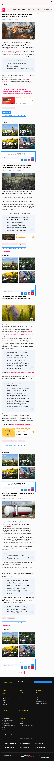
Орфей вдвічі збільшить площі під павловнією (15, 89)
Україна (8, 9)
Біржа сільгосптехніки (41, 701)
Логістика (4, 706)
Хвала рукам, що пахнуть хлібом (9, 734)
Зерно (34, 9)
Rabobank (17, 194)
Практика (4, 700)
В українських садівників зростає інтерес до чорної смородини (18, 93)
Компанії (21, 694)
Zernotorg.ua (27, 332)
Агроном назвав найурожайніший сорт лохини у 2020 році (17, 91)
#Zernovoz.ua (21, 440)
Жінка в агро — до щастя (7, 731)
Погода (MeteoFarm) (40, 692)
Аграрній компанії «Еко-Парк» (15, 51)
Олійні (39, 9)
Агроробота (39, 699)
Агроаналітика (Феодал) (41, 697)
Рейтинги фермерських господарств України (7, 718)
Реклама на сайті (23, 715)
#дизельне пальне (11, 618)
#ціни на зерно (22, 244)
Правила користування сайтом (26, 725)
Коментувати (6, 112)
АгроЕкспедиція (5, 723)
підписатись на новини (43, 681)
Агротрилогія (5, 715)
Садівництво (16, 9)
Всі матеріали (6, 117)
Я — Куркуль (5, 729)
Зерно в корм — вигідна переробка (7, 721)
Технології (4, 702)
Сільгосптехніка (48, 9)
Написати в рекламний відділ (25, 712)
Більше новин (18, 672)
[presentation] (2, 10)
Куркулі (21, 692)
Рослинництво (5, 696)
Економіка (4, 704)
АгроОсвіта (4, 727)
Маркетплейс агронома (41, 703)
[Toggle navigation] (51, 2)
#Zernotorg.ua (14, 440)
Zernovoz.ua (20, 332)
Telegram (9, 48)
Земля (23, 9)
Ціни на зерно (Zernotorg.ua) (42, 694)
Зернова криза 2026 (6, 712)
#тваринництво (14, 244)
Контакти (21, 723)
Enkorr (10, 526)
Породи (21, 697)
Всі (3, 9)
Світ (29, 9)
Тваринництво (5, 698)
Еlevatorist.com (20, 336)
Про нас (21, 721)
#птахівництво (6, 244)
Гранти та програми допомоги (8, 725)
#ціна (4, 618)
